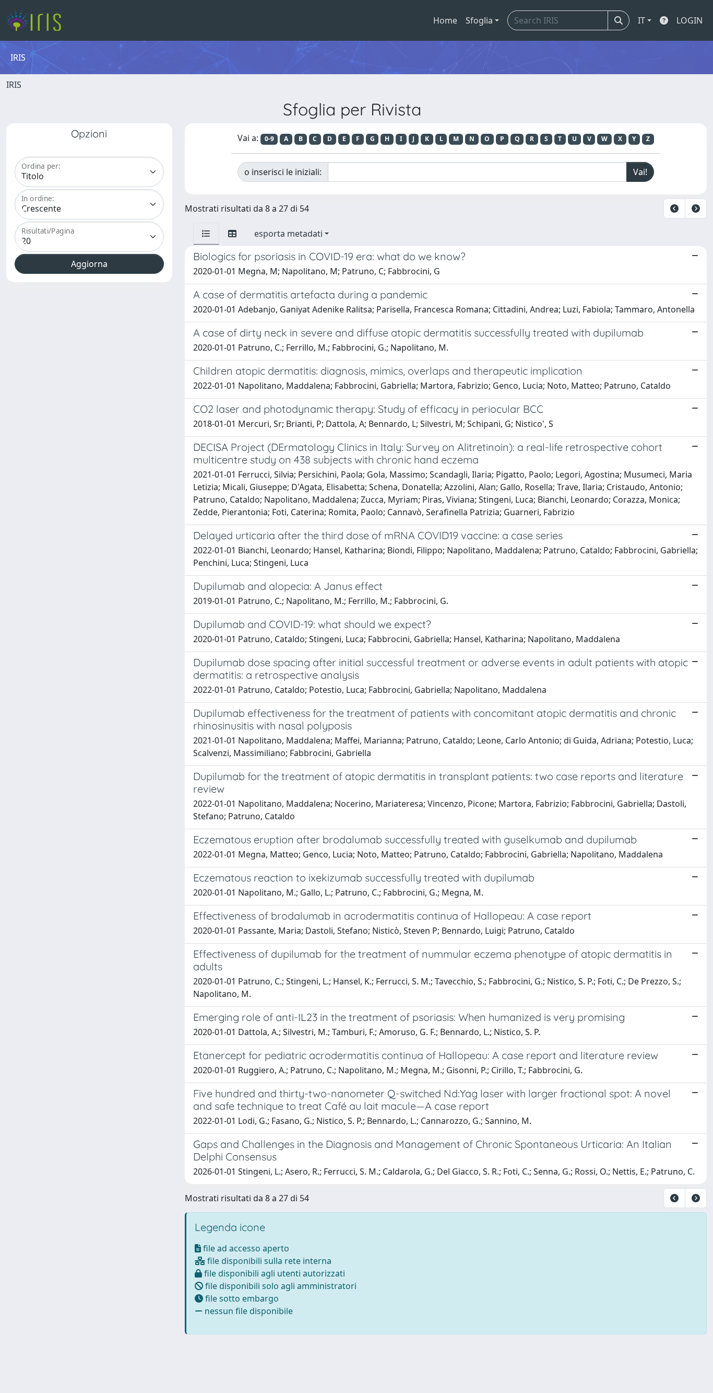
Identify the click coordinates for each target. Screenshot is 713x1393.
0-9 (269, 138)
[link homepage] (37, 20)
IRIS (13, 84)
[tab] (206, 234)
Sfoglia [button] (479, 20)
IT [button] (641, 20)
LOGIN (689, 20)
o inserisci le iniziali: (283, 172)
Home (445, 20)
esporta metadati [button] (288, 233)
